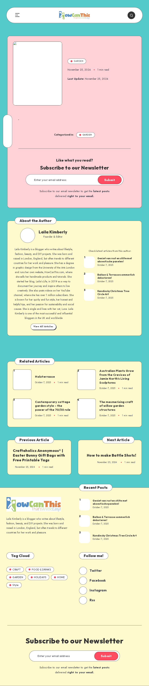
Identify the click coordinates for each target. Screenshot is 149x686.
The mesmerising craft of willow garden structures (116, 405)
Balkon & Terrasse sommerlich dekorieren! (116, 276)
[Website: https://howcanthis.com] (52, 241)
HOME (61, 577)
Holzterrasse (45, 376)
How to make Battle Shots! (111, 455)
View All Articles (43, 326)
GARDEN (78, 61)
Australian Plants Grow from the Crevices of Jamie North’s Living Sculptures (116, 376)
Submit (109, 180)
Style (16, 585)
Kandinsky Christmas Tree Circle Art (113, 293)
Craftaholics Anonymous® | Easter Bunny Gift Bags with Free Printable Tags (39, 455)
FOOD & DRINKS (41, 569)
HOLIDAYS (40, 577)
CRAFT (17, 569)
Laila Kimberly (53, 231)
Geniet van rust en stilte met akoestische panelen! (114, 260)
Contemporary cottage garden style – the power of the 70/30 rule (53, 405)
